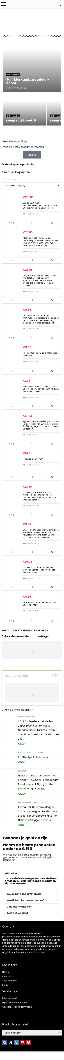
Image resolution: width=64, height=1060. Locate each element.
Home (5, 972)
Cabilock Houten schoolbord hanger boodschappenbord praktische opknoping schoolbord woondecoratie (40, 496)
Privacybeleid (9, 998)
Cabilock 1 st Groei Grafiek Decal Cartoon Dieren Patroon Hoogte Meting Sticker (39, 570)
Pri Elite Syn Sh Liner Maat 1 (34, 757)
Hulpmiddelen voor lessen (30, 752)
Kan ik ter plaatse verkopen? (25, 900)
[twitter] (10, 1042)
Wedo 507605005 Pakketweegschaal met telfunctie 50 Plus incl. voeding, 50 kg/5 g (40, 205)
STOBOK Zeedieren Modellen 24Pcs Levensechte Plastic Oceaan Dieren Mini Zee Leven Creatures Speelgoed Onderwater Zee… (39, 730)
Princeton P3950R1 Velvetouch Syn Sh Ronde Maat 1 (40, 603)
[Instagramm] (16, 1042)
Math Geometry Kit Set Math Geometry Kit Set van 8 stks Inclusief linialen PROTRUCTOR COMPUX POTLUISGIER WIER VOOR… (41, 241)
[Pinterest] (28, 1042)
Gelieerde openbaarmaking (17, 1006)
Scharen (22, 771)
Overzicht (7, 976)
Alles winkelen (9, 980)
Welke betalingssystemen (24, 894)
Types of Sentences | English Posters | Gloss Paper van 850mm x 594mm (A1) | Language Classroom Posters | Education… (41, 425)
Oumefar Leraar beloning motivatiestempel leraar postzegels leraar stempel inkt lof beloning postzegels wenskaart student (41, 319)
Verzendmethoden (19, 906)
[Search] (59, 4)
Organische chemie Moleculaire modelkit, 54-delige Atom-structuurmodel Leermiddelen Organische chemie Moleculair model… (39, 280)
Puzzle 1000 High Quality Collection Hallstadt (40, 354)
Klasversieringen (26, 716)
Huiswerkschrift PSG (33, 458)
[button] (32, 894)
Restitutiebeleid (17, 913)
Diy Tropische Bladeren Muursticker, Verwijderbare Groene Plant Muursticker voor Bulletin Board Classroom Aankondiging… (41, 533)
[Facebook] (4, 1042)
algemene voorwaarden (15, 1002)
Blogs (5, 985)
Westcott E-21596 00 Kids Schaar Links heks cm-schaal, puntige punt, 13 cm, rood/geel (41, 389)
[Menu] (3, 4)
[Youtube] (22, 1042)
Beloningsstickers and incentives (34, 802)
